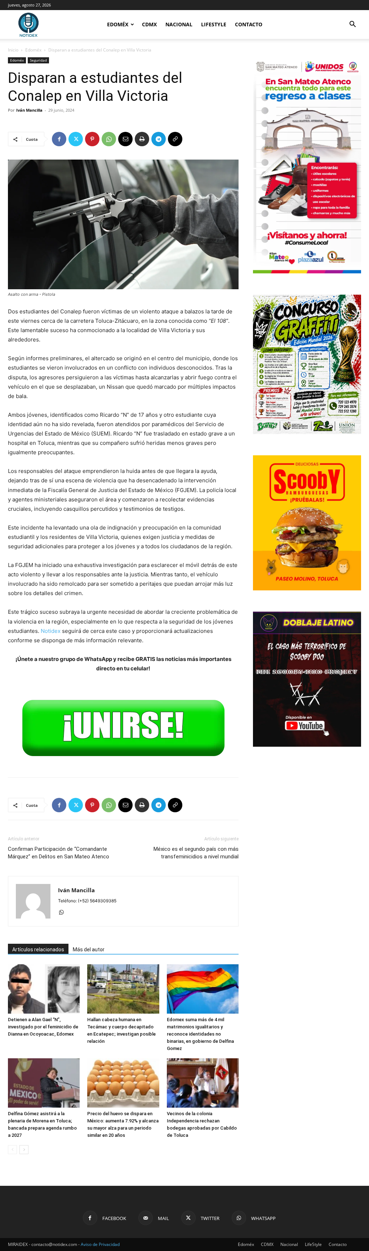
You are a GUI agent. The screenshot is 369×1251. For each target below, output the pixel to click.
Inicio (13, 50)
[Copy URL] (175, 139)
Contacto (248, 24)
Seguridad (38, 60)
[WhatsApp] (109, 139)
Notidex (51, 630)
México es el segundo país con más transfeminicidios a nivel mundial (196, 853)
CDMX (149, 24)
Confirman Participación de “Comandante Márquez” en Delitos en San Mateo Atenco (58, 853)
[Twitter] (75, 139)
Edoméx (117, 24)
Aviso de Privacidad (100, 1244)
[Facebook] (59, 139)
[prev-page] (12, 1149)
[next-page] (23, 1149)
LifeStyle (213, 24)
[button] (352, 25)
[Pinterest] (92, 139)
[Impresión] (142, 139)
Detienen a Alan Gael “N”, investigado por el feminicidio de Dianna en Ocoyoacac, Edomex (43, 1027)
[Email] (125, 139)
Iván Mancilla (29, 110)
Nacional (178, 24)
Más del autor (89, 949)
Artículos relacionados (38, 949)
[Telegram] (158, 139)
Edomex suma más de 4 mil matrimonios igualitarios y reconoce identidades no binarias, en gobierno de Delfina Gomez (200, 1034)
